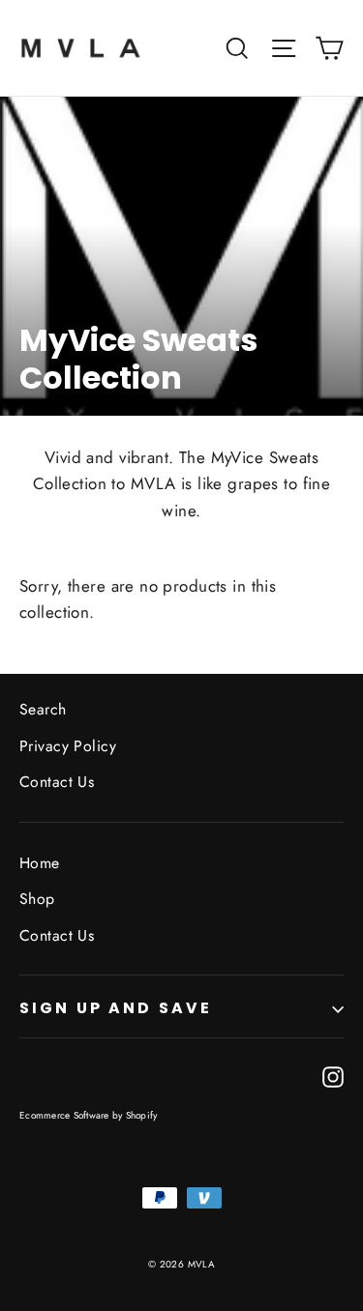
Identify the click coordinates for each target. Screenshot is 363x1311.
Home (39, 863)
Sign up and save (115, 1008)
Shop (37, 899)
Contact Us (56, 782)
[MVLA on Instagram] (333, 1076)
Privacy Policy (67, 746)
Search (43, 709)
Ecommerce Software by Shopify (88, 1115)
